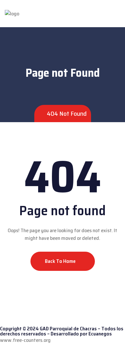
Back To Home (61, 261)
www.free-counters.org (25, 340)
